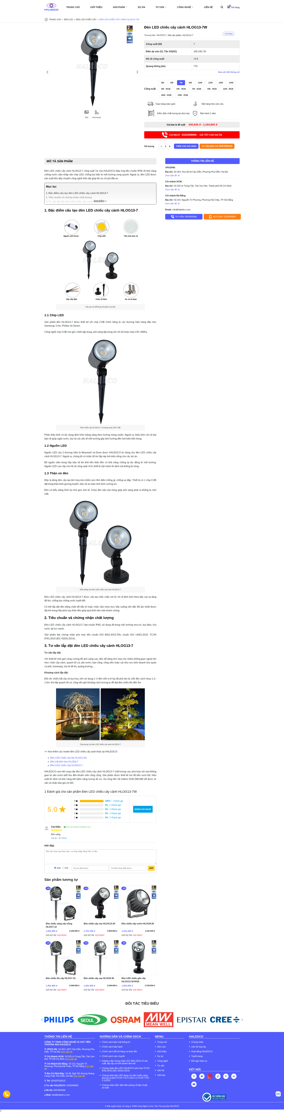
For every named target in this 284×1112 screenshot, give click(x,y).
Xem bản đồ (66, 1051)
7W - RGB (196, 89)
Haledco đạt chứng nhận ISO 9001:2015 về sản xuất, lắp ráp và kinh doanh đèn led (125, 1062)
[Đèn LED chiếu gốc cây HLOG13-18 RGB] (138, 974)
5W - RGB (181, 89)
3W (162, 82)
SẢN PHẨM (119, 7)
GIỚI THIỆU (96, 7)
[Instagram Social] (210, 1076)
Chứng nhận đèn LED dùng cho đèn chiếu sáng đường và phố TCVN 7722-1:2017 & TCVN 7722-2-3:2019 (126, 1078)
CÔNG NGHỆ (184, 7)
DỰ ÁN (141, 7)
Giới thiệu (162, 1051)
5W (171, 82)
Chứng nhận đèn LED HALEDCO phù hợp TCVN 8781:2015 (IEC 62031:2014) (126, 1069)
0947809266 (59, 1090)
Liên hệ (160, 1070)
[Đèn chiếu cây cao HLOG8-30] (100, 974)
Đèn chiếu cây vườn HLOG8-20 (138, 923)
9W (190, 82)
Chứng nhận (197, 1042)
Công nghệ (162, 1061)
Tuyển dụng (196, 1056)
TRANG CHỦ (73, 7)
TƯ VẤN (160, 7)
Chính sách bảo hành (112, 1046)
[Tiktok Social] (218, 1076)
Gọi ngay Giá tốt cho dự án (195, 134)
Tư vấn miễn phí (217, 146)
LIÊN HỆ (208, 7)
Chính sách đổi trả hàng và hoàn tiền (119, 1051)
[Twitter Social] (202, 1076)
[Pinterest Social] (226, 1076)
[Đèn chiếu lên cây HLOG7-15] (62, 974)
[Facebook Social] (194, 1076)
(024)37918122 (58, 1080)
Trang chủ (162, 1042)
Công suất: (150, 89)
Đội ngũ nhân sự (199, 1061)
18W (221, 82)
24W (231, 82)
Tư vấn (160, 1065)
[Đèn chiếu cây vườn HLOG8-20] (138, 920)
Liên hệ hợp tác (198, 1046)
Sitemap (161, 1075)
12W (210, 82)
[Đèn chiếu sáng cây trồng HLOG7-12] (62, 920)
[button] (42, 1019)
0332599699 (72, 1085)
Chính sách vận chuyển (113, 1056)
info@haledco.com (181, 209)
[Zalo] (278, 1094)
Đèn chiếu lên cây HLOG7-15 (60, 978)
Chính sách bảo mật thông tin (116, 1042)
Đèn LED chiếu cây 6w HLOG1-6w (68, 758)
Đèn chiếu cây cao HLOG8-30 (99, 978)
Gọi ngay (62, 935)
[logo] (51, 7)
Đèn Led (161, 1046)
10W (200, 82)
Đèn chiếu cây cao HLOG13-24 (99, 923)
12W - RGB (228, 89)
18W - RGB (166, 95)
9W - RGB (212, 89)
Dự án (160, 1056)
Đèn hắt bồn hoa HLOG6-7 (64, 761)
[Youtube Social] (194, 1084)
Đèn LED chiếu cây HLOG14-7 (66, 765)
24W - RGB (183, 95)
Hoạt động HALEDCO (202, 1051)
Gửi (151, 868)
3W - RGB (165, 89)
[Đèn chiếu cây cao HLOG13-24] (100, 920)
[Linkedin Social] (234, 1076)
